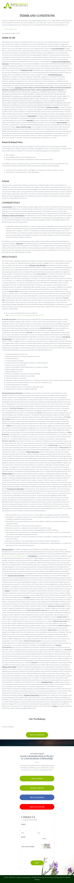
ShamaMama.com (11, 29)
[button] (37, 735)
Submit (37, 863)
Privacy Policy (49, 877)
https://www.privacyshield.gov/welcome (15, 556)
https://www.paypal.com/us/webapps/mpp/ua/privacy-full (26, 315)
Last (38, 833)
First (22, 833)
